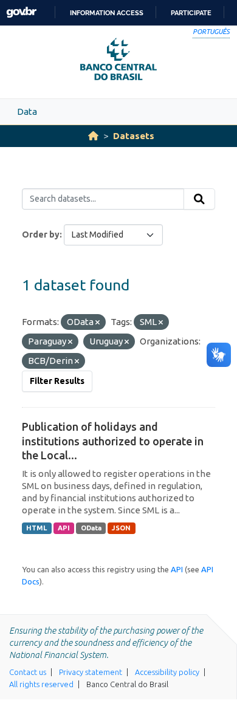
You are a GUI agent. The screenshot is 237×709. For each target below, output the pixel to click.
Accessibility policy (167, 672)
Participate (191, 13)
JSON (121, 528)
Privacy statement (90, 672)
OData (91, 528)
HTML (36, 528)
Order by (41, 234)
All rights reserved (41, 684)
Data (27, 111)
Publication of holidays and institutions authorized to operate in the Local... (113, 440)
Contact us (27, 672)
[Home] (93, 136)
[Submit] (199, 199)
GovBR (21, 12)
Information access (106, 13)
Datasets (133, 136)
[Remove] (97, 322)
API (64, 528)
